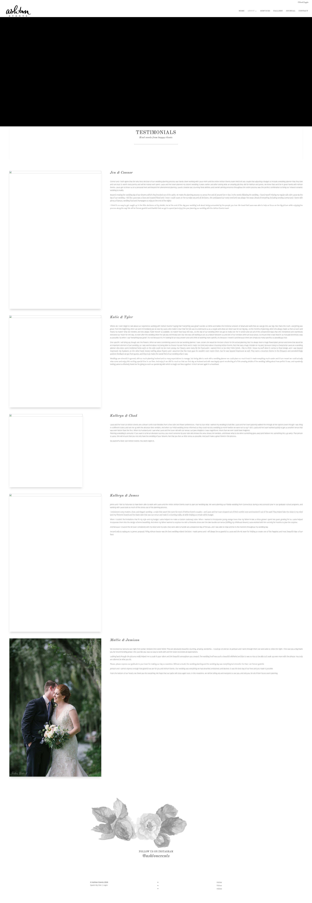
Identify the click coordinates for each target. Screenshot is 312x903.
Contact (303, 11)
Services (265, 11)
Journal (291, 11)
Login (105, 885)
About (251, 11)
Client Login (303, 2)
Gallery (278, 11)
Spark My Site (95, 885)
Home (241, 11)
